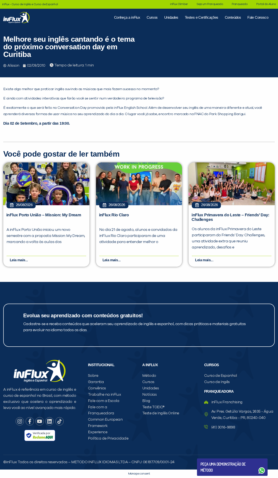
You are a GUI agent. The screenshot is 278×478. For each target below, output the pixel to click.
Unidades (171, 17)
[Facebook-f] (30, 421)
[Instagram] (20, 421)
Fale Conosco (257, 17)
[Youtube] (39, 421)
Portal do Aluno (266, 4)
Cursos (152, 17)
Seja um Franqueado (210, 4)
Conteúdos (233, 17)
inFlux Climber (179, 4)
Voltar (211, 460)
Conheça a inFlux (127, 17)
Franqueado (240, 4)
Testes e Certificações (201, 17)
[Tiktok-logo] (59, 421)
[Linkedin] (49, 421)
